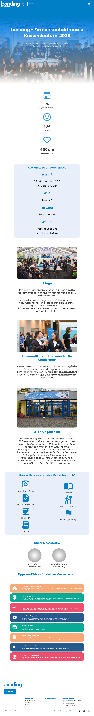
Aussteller (28, 702)
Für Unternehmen (50, 698)
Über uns (27, 704)
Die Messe (29, 698)
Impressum (49, 711)
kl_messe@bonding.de (69, 705)
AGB (70, 711)
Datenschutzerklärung (60, 711)
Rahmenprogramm (30, 700)
